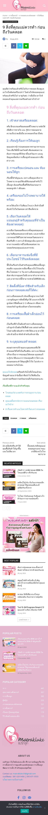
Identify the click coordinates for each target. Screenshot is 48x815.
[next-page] (8, 508)
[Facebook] (13, 46)
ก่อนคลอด (13, 418)
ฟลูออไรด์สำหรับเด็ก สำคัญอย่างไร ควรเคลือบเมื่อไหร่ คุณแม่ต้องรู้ (31, 583)
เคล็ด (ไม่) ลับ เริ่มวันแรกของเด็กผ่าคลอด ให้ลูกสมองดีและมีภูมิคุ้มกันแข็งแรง (31, 485)
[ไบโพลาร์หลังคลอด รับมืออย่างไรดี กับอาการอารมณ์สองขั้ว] (9, 499)
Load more (23, 619)
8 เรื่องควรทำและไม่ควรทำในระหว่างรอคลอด (25, 409)
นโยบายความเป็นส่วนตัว (13, 779)
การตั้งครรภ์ (13, 15)
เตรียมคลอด (32, 418)
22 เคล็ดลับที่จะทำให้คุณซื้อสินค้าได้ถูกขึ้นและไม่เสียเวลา (12, 449)
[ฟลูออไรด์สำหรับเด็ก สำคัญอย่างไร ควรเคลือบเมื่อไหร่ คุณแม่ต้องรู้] (9, 583)
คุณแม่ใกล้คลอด (10, 372)
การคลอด (23, 418)
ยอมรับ (24, 811)
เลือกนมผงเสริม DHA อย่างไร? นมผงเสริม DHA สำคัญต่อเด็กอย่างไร (30, 641)
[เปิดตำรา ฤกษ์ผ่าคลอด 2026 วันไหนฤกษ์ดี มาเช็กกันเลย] (9, 473)
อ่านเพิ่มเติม (37, 807)
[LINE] (26, 46)
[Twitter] (20, 46)
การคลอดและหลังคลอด (27, 15)
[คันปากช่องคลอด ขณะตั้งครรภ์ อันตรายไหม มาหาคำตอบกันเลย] (9, 570)
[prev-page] (4, 508)
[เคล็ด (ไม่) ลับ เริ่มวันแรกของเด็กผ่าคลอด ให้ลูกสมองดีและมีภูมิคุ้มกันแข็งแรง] (9, 485)
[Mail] (29, 798)
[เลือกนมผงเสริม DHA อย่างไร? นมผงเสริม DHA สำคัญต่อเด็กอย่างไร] (9, 642)
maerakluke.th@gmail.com (24, 773)
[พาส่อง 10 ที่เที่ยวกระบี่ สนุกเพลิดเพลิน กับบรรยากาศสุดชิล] (9, 597)
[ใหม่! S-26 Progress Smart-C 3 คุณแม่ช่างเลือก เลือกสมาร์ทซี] (9, 610)
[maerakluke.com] (24, 735)
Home (5, 15)
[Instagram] (24, 798)
